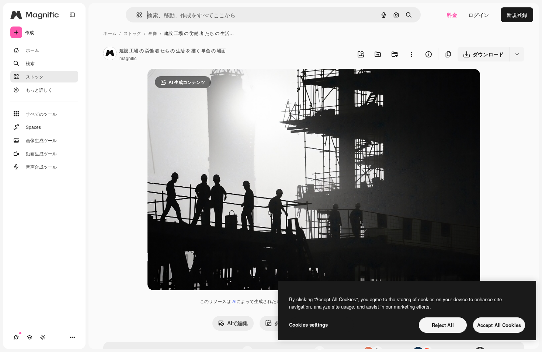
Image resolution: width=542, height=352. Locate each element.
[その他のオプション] (411, 54)
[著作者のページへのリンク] (110, 54)
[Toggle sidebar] (72, 15)
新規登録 (517, 14)
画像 (152, 33)
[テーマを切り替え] (43, 337)
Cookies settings (308, 324)
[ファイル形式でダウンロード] (517, 54)
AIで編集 (237, 323)
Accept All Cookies (499, 324)
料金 (452, 14)
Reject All (443, 324)
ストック (132, 33)
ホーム (110, 33)
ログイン (478, 14)
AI (234, 301)
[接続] (16, 337)
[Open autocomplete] (136, 15)
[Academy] (29, 337)
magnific (127, 58)
